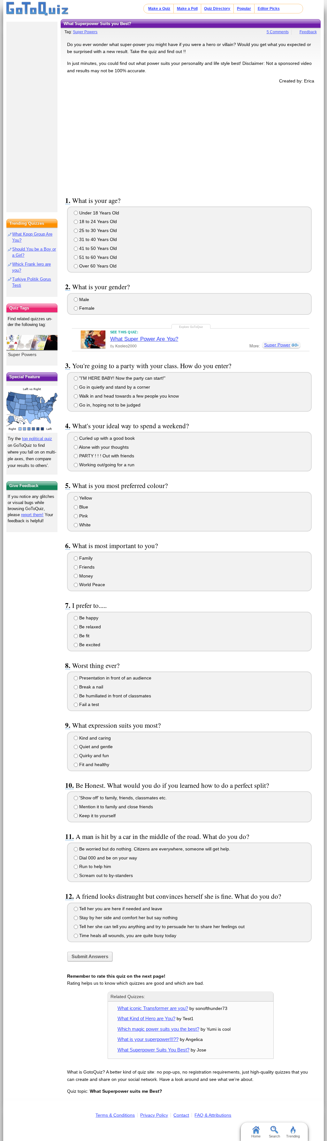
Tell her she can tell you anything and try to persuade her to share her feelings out (161, 926)
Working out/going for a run (106, 464)
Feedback (308, 32)
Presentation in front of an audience (114, 677)
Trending (293, 1136)
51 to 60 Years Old (97, 257)
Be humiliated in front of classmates (114, 695)
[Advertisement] (190, 138)
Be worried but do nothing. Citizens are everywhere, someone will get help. (154, 848)
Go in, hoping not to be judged (109, 404)
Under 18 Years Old (98, 212)
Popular (244, 8)
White (84, 524)
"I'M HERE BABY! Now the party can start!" (121, 378)
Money (85, 575)
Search (274, 1136)
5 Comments (278, 32)
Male (83, 299)
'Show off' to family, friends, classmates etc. (122, 797)
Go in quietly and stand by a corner (114, 387)
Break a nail (90, 686)
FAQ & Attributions (212, 1115)
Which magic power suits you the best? (158, 1029)
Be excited (89, 644)
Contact (181, 1115)
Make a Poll (187, 8)
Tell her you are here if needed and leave (120, 908)
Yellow (85, 498)
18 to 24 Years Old (97, 221)
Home (256, 1136)
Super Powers (85, 32)
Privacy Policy (154, 1115)
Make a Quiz (159, 8)
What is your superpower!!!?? (148, 1039)
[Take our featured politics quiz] (31, 409)
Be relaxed (89, 626)
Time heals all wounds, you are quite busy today (127, 935)
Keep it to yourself (97, 815)
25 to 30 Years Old (97, 230)
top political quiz (37, 438)
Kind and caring (94, 738)
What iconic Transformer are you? (153, 1008)
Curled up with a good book (106, 438)
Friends (86, 567)
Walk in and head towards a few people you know (128, 396)
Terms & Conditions (115, 1115)
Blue (83, 506)
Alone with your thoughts (103, 447)
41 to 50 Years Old (97, 248)
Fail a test (88, 704)
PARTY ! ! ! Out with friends (106, 455)
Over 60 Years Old (97, 265)
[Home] (37, 9)
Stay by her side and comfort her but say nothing (128, 917)
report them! (32, 514)
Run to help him (94, 866)
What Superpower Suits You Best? (153, 1049)
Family (85, 558)
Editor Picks (269, 8)
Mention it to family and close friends (115, 806)
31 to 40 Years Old (97, 239)
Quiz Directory (217, 8)
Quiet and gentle (95, 746)
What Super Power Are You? (144, 339)
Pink (83, 515)
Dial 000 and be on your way (107, 857)
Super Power (277, 344)
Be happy (88, 617)
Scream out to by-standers (105, 875)
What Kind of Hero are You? (146, 1018)
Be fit (83, 635)
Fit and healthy (93, 764)
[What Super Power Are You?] (93, 339)
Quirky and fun (93, 755)
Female (86, 308)
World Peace (91, 584)
